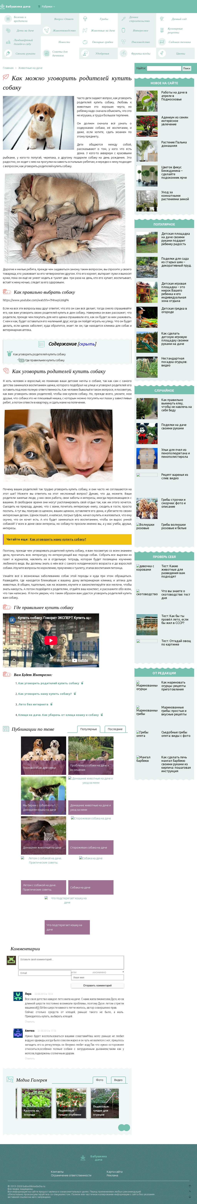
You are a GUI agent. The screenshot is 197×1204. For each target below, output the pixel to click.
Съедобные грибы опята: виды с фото (175, 733)
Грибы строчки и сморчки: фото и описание (173, 503)
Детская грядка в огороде (174, 310)
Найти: (141, 68)
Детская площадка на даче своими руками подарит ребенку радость (175, 239)
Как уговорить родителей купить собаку (37, 355)
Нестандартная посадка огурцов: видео (174, 362)
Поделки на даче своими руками (173, 426)
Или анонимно (88, 972)
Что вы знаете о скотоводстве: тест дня (175, 594)
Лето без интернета (33, 704)
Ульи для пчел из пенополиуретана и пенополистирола (175, 453)
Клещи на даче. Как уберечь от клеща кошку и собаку (58, 714)
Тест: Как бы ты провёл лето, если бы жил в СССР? (174, 619)
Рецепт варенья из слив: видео (174, 476)
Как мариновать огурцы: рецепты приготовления (173, 686)
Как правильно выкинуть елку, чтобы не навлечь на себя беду (176, 405)
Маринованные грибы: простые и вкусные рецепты (174, 711)
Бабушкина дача (18, 6)
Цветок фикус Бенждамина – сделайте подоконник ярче (174, 172)
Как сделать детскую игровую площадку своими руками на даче (174, 338)
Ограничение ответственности (71, 1175)
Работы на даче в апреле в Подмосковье (174, 96)
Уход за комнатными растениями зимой (175, 195)
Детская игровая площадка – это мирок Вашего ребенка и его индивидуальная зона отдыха (173, 292)
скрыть (87, 343)
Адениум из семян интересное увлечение (174, 121)
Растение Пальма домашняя (174, 143)
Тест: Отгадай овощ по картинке (176, 642)
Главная (8, 67)
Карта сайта (115, 1171)
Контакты (57, 1171)
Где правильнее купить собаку (42, 361)
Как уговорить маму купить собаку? (45, 693)
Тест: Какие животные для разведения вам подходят (173, 571)
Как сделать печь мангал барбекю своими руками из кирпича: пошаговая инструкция (176, 764)
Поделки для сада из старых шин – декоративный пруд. (176, 262)
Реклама (112, 1175)
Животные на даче (30, 67)
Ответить (30, 1021)
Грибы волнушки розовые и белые (173, 526)
